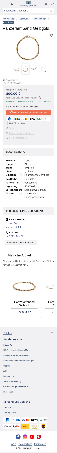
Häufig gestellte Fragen (14, 350)
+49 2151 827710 (14, 236)
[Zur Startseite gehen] (28, 4)
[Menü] (5, 4)
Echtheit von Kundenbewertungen (18, 360)
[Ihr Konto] (46, 4)
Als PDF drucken (17, 123)
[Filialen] (12, 4)
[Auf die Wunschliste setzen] (51, 35)
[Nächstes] (52, 47)
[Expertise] (20, 175)
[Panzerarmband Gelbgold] (28, 48)
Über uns (7, 366)
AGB (5, 371)
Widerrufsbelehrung (12, 381)
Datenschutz (9, 376)
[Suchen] (49, 10)
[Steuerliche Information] (39, 98)
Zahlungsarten (9, 412)
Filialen (7, 333)
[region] (28, 54)
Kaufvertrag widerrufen (15, 386)
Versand (47, 101)
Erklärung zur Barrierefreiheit (16, 355)
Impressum (8, 392)
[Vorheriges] (5, 47)
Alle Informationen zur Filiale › (21, 243)
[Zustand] (20, 194)
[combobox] (24, 10)
